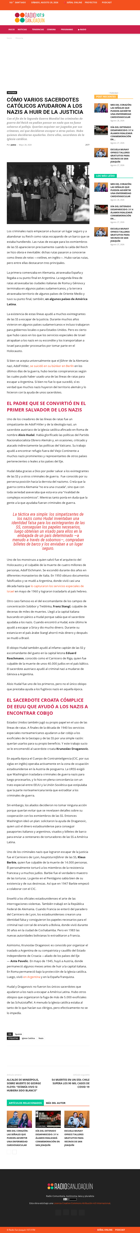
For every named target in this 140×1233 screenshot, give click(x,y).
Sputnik (18, 1034)
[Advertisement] (70, 65)
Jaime (13, 144)
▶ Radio (82, 29)
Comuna (51, 29)
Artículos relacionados (25, 1103)
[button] (129, 29)
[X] (125, 7)
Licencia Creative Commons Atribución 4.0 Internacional (82, 1203)
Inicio (11, 29)
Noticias (22, 29)
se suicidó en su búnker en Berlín (52, 366)
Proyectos (91, 2)
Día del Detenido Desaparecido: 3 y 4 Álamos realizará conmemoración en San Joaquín (48, 1138)
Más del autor (55, 1103)
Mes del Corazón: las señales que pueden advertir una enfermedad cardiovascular (17, 1138)
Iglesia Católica (28, 1038)
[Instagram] (119, 7)
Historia (12, 92)
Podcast (107, 2)
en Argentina (31, 977)
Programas (67, 29)
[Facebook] (113, 7)
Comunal (12, 1126)
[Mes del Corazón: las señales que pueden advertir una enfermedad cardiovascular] (19, 1119)
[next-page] (14, 1152)
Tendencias (38, 29)
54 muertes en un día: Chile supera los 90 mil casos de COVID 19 (70, 1083)
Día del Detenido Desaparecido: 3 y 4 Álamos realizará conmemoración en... (121, 133)
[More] (85, 152)
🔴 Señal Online (73, 2)
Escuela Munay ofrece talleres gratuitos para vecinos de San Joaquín (73, 1138)
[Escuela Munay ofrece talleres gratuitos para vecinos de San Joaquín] (76, 1119)
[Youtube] (130, 7)
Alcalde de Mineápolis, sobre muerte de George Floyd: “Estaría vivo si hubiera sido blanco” (24, 1085)
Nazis (41, 1038)
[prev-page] (9, 1152)
